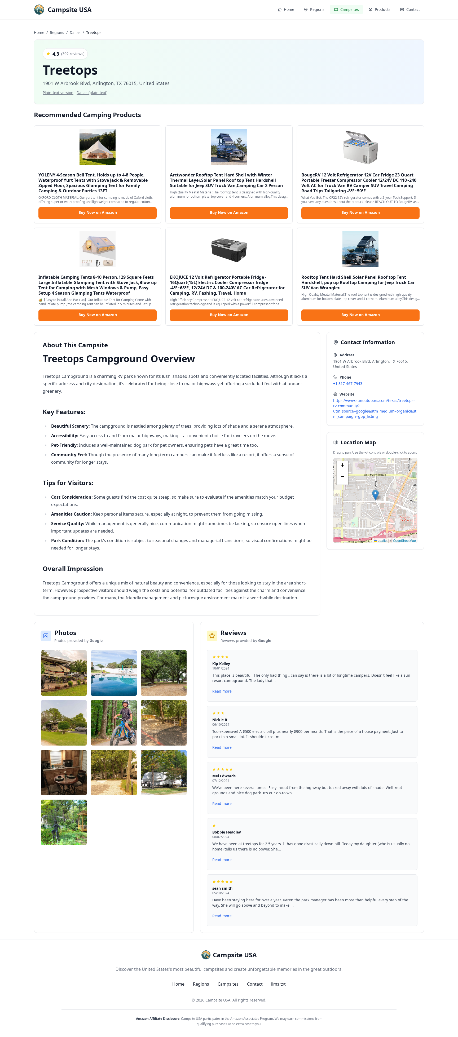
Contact (255, 984)
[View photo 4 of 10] (64, 722)
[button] (375, 495)
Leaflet (382, 540)
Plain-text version (58, 92)
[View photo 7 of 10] (64, 772)
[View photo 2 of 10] (113, 673)
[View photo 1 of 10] (64, 673)
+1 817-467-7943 (347, 383)
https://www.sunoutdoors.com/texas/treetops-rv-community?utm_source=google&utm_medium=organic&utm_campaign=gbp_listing (374, 408)
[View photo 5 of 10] (113, 722)
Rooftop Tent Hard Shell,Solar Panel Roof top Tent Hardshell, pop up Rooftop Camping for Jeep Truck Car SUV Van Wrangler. (358, 282)
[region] (375, 500)
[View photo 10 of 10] (64, 822)
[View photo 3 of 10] (163, 673)
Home (39, 32)
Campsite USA (217, 1000)
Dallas (75, 32)
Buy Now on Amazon (97, 212)
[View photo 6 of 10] (163, 722)
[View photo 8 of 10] (113, 772)
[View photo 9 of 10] (163, 772)
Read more (222, 691)
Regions (57, 32)
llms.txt (278, 984)
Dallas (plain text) (92, 92)
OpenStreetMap (404, 540)
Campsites (228, 984)
